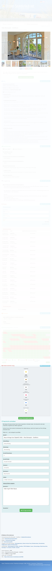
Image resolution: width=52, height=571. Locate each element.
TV (7, 547)
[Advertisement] (26, 523)
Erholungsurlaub (18, 543)
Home (3, 563)
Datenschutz (40, 563)
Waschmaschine (43, 546)
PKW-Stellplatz (27, 546)
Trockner (18, 547)
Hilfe (25, 563)
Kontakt (28, 563)
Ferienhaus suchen (9, 563)
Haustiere (21, 546)
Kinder (17, 546)
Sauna (32, 546)
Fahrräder (4, 547)
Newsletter (5, 508)
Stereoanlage (37, 546)
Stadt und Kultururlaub (12, 544)
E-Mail (4, 477)
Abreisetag (5, 447)
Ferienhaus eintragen (18, 563)
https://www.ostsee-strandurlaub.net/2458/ (13, 556)
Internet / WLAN (11, 547)
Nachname (5, 471)
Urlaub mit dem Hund (27, 543)
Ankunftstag (6, 441)
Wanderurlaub (35, 543)
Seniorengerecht (11, 546)
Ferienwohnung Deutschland (11, 538)
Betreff (4, 435)
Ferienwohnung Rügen (10, 540)
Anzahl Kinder (6, 459)
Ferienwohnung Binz (8, 541)
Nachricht (5, 486)
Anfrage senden (26, 510)
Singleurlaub (4, 544)
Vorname (5, 465)
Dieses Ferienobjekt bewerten (26, 418)
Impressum (33, 563)
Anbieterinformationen (26, 537)
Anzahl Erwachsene (7, 453)
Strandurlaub (41, 543)
